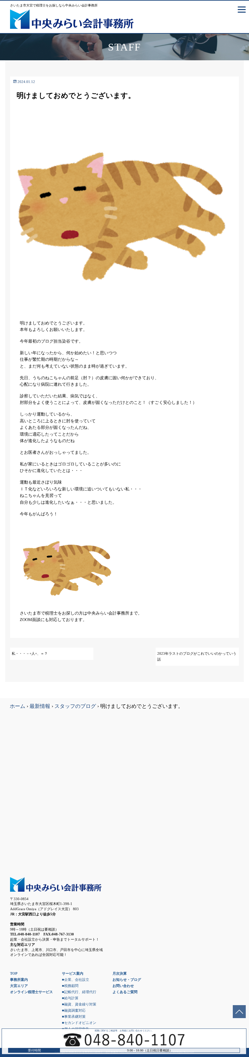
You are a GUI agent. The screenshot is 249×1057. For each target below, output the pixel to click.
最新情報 (40, 706)
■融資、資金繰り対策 (79, 1004)
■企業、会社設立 (75, 979)
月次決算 (120, 973)
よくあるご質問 (125, 992)
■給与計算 (70, 998)
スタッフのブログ (75, 706)
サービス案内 (72, 973)
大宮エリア (19, 986)
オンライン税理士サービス (31, 992)
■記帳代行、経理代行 (79, 992)
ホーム (17, 706)
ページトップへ (239, 1011)
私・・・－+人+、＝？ (30, 653)
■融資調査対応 (74, 1010)
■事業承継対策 (74, 1016)
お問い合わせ (123, 986)
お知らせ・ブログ (127, 979)
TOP (14, 973)
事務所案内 (19, 979)
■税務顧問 (70, 986)
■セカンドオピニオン (79, 1023)
